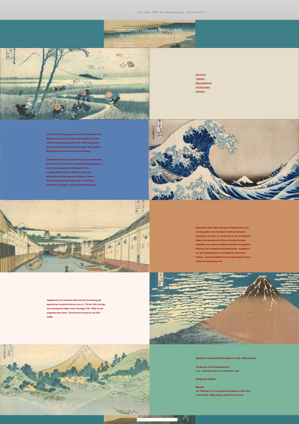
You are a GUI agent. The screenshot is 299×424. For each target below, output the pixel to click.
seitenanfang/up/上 (174, 12)
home (139, 12)
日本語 (155, 12)
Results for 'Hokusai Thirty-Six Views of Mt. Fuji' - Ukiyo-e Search (226, 358)
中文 (161, 12)
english (147, 12)
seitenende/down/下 (196, 12)
